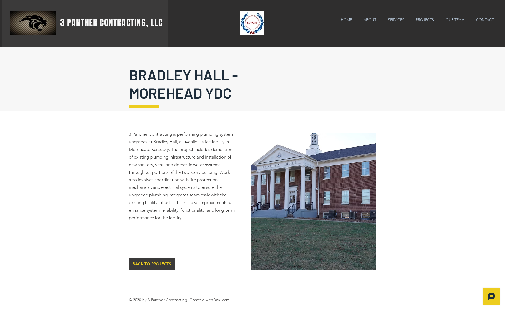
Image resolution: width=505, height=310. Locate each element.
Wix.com (222, 299)
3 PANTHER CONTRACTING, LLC (111, 23)
